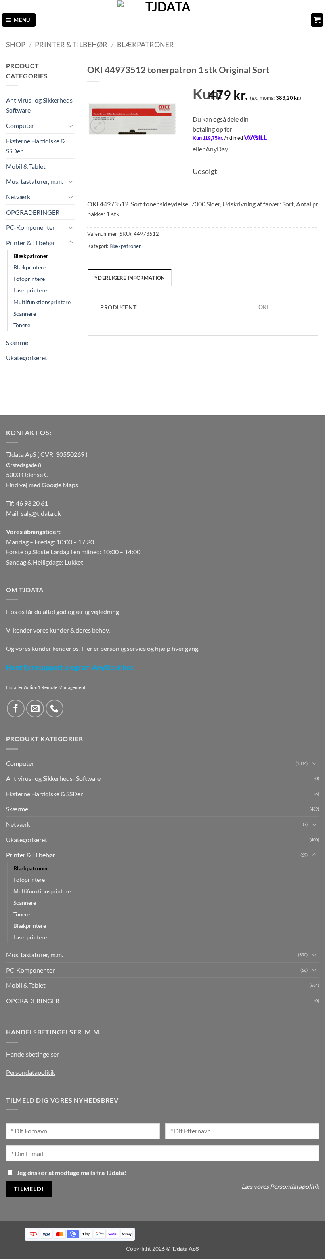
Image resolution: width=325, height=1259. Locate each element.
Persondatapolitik (30, 1072)
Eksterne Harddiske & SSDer (35, 146)
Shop (15, 44)
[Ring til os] (54, 708)
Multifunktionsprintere (42, 302)
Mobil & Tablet (26, 166)
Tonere (21, 325)
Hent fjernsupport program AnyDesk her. (70, 667)
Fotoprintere (29, 278)
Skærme (17, 342)
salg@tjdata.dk (41, 513)
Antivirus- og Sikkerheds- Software (40, 105)
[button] (19, 20)
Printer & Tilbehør (71, 44)
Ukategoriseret (26, 357)
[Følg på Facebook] (16, 708)
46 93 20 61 (32, 503)
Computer (20, 125)
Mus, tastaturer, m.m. (34, 181)
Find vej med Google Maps (42, 484)
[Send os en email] (35, 708)
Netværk (18, 196)
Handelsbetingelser (32, 1054)
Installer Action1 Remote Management (46, 687)
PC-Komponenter (30, 227)
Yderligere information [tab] (129, 278)
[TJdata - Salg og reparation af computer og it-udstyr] (164, 20)
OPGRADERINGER (32, 212)
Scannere (24, 313)
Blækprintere (29, 267)
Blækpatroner (145, 44)
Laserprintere (30, 290)
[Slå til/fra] (70, 125)
